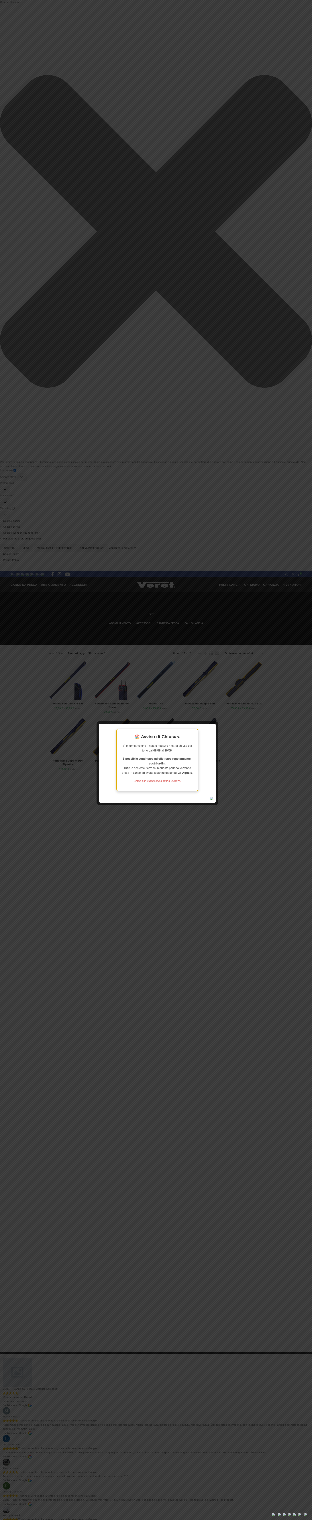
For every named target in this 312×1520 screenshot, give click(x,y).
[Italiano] (290, 1515)
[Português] (295, 1515)
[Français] (280, 1515)
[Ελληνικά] (285, 1515)
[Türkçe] (306, 1515)
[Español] (301, 1515)
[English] (275, 1515)
